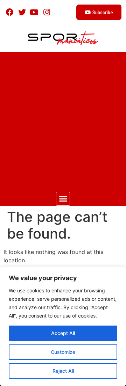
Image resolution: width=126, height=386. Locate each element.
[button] (63, 199)
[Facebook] (10, 12)
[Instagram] (47, 12)
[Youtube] (34, 12)
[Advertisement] (63, 118)
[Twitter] (22, 12)
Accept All (63, 333)
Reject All (63, 371)
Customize (63, 352)
